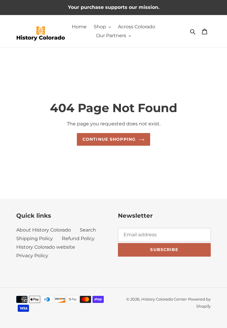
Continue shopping (109, 139)
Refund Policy (78, 238)
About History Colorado (43, 230)
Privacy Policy (32, 255)
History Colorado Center (164, 299)
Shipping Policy (34, 238)
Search (88, 230)
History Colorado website (45, 247)
